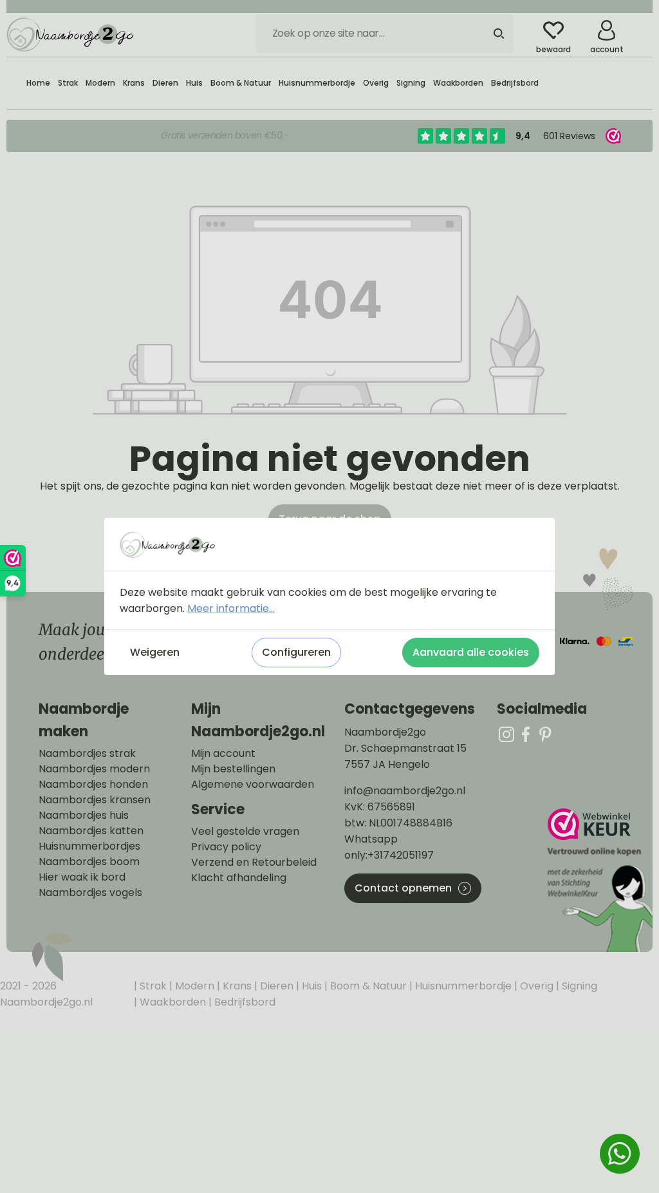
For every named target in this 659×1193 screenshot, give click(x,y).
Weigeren (155, 652)
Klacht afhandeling (238, 878)
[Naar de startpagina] (70, 34)
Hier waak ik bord (82, 877)
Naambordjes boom (89, 861)
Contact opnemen (403, 888)
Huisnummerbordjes (89, 846)
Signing (578, 985)
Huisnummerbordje (462, 985)
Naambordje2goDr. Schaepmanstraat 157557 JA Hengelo (405, 748)
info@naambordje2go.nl (404, 790)
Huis (310, 985)
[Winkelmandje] (643, 25)
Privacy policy (226, 847)
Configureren (296, 652)
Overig (535, 985)
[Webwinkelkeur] (598, 880)
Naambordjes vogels (90, 892)
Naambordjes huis (84, 815)
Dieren (275, 985)
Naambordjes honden (93, 784)
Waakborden (171, 1002)
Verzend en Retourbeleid (254, 862)
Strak (152, 985)
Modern (193, 985)
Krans (236, 985)
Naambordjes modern (94, 769)
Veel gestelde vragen (245, 831)
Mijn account (223, 753)
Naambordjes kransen (95, 800)
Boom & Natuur (367, 985)
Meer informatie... (231, 608)
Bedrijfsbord (243, 1002)
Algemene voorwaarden (252, 784)
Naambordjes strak (87, 753)
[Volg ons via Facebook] (525, 734)
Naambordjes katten (91, 831)
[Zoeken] (499, 33)
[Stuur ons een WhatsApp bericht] (620, 1154)
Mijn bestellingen (233, 769)
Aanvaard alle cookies (471, 652)
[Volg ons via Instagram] (506, 734)
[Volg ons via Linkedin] (545, 734)
